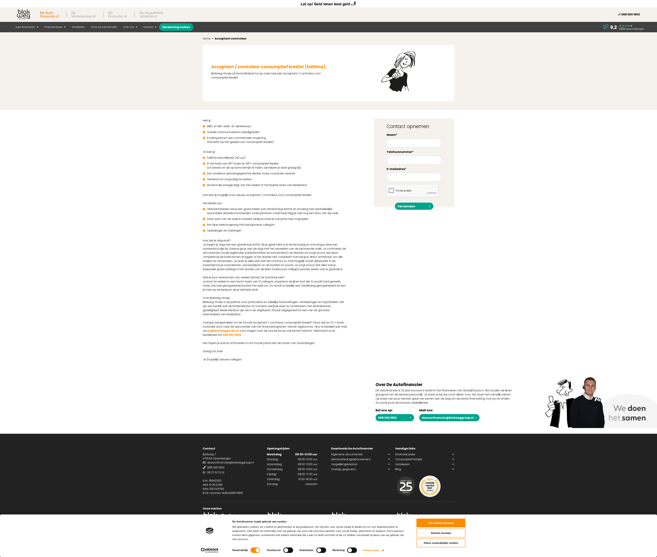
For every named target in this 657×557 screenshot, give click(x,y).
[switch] (288, 550)
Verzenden (406, 206)
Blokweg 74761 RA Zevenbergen (217, 456)
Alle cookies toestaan (441, 522)
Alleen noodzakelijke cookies (441, 542)
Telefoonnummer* (400, 152)
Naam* (392, 135)
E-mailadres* (397, 169)
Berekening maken (176, 27)
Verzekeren (78, 27)
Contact (148, 27)
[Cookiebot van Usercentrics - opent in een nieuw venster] (210, 550)
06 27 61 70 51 (215, 472)
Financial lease (53, 27)
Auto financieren (25, 27)
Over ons (129, 27)
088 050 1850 (630, 14)
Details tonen (371, 550)
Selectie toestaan (441, 533)
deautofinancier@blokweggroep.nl (448, 418)
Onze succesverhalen (104, 27)
